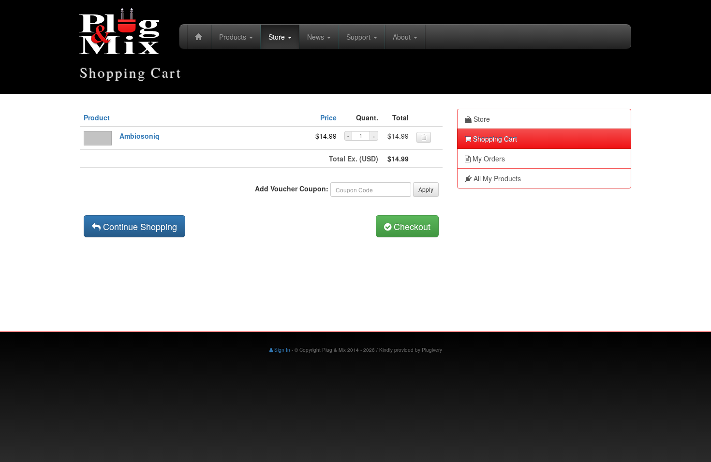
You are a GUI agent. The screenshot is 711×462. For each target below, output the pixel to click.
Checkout (410, 226)
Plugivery (432, 349)
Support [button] (359, 37)
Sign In (281, 349)
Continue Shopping (139, 226)
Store (481, 119)
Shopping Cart (494, 139)
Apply (425, 189)
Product (97, 117)
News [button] (316, 37)
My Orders (488, 158)
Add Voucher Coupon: (291, 188)
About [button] (403, 37)
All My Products (496, 178)
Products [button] (233, 37)
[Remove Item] (423, 137)
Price (328, 117)
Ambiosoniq (139, 136)
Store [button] (277, 37)
